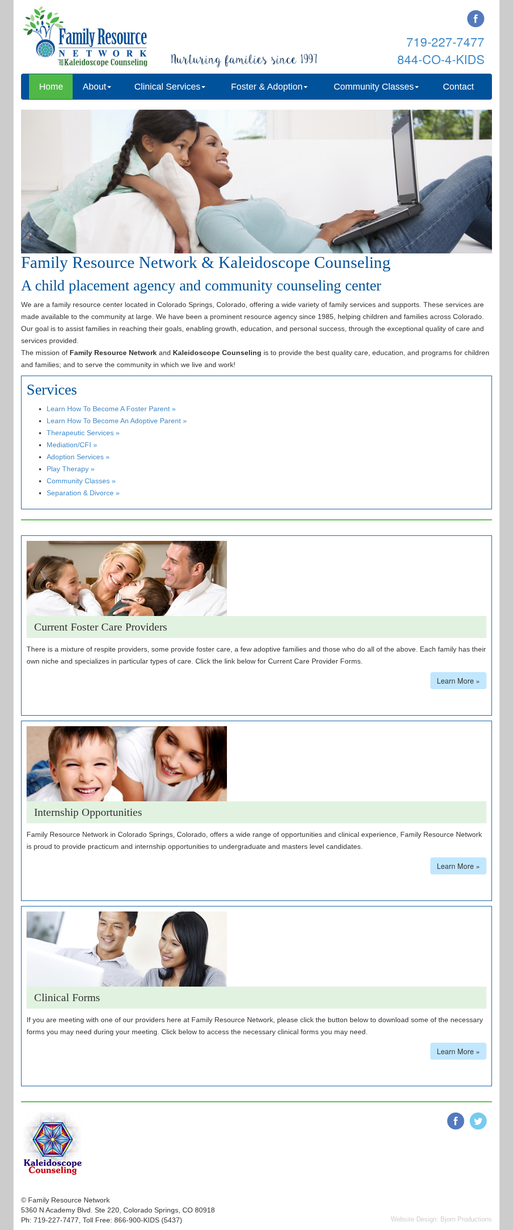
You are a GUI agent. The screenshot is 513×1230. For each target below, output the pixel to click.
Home (51, 87)
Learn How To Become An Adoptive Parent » (117, 421)
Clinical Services (167, 87)
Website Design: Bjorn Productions (441, 1219)
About (94, 87)
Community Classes (374, 87)
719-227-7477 (445, 41)
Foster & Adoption (267, 87)
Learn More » (458, 681)
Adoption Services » (78, 457)
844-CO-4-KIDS (440, 59)
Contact (458, 87)
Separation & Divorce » (83, 493)
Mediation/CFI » (72, 445)
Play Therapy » (71, 469)
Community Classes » (81, 481)
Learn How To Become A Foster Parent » (111, 409)
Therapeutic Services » (83, 433)
